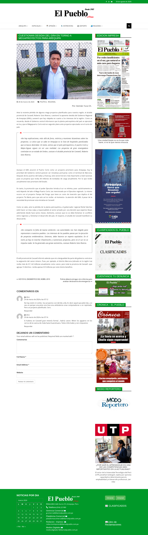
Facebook (106, 2)
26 (22, 521)
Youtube (111, 2)
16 (37, 514)
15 (34, 514)
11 (18, 514)
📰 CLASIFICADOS (115, 505)
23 (37, 518)
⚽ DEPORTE (82, 26)
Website (20, 372)
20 (26, 518)
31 (41, 521)
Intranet (110, 498)
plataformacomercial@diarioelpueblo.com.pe (63, 518)
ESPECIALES (36, 26)
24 (41, 518)
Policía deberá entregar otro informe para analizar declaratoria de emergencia (76, 280)
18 (18, 518)
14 (30, 514)
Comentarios (22, 340)
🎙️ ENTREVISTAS (67, 26)
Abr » (24, 526)
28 (30, 521)
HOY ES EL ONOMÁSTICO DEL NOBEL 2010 (34, 279)
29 (34, 521)
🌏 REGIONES (96, 26)
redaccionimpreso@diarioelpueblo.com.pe (62, 524)
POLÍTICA (43, 102)
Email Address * (23, 365)
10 (41, 511)
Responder (28, 311)
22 (34, 518)
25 (18, 521)
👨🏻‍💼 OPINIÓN (50, 26)
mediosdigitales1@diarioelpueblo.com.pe (62, 530)
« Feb (19, 526)
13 (26, 514)
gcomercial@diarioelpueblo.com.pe (59, 513)
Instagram (108, 2)
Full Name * (21, 357)
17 (41, 514)
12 (22, 514)
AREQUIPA (22, 26)
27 (26, 521)
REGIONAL (52, 102)
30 (37, 521)
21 (30, 518)
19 (22, 518)
